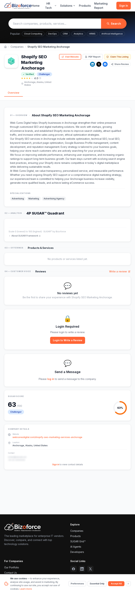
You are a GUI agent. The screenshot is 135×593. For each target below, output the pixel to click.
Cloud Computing (33, 33)
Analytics (78, 33)
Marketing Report (101, 6)
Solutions (66, 5)
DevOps (52, 33)
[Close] (128, 583)
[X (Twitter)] (90, 569)
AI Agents (75, 546)
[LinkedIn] (92, 64)
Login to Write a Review (67, 340)
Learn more (26, 589)
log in (50, 378)
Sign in (55, 464)
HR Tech (48, 6)
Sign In (123, 5)
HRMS (92, 33)
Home (36, 5)
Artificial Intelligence (112, 33)
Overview (13, 92)
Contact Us (10, 572)
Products (85, 5)
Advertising (18, 198)
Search (116, 23)
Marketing (33, 198)
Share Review (121, 64)
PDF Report (94, 56)
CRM (65, 33)
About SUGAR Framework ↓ (26, 235)
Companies (17, 46)
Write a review (118, 271)
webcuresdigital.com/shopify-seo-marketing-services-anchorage (47, 437)
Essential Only (97, 583)
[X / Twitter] (98, 64)
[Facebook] (105, 64)
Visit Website (72, 56)
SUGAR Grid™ (78, 541)
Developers (77, 551)
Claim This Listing (119, 56)
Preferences (77, 583)
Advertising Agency (54, 198)
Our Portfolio (11, 567)
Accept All (116, 583)
